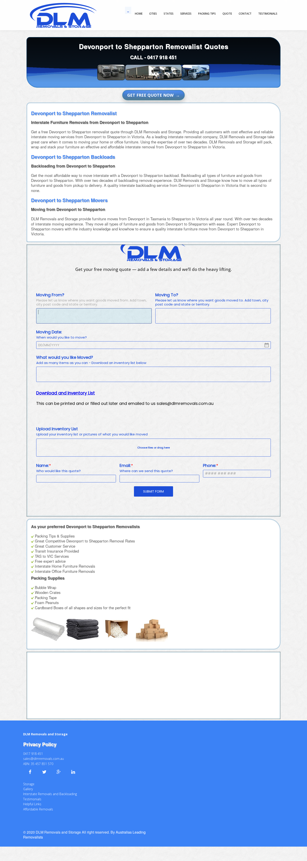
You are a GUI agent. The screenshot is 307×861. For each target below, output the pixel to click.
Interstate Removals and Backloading (50, 789)
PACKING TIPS (207, 14)
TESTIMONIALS (267, 14)
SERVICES (185, 14)
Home (138, 14)
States (169, 14)
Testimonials (32, 794)
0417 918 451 (162, 57)
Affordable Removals (38, 805)
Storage (28, 779)
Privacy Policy (39, 739)
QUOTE (227, 14)
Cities (153, 14)
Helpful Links (32, 799)
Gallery (28, 784)
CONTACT (245, 14)
